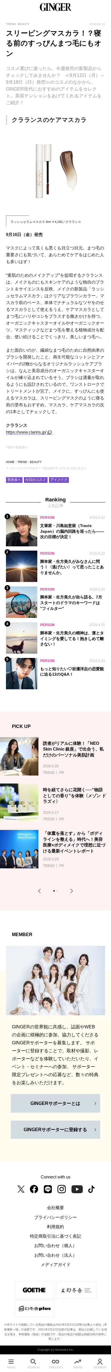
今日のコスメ (35, 480)
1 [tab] (55, 891)
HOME (10, 462)
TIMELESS (55, 1367)
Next (71, 891)
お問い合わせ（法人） (55, 1255)
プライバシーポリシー (55, 1217)
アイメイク (58, 480)
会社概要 (55, 1207)
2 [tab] (57, 891)
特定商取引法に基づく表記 (55, 1236)
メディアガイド (56, 1264)
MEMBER (100, 1367)
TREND (22, 462)
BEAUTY (36, 462)
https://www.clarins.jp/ (26, 432)
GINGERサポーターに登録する (55, 1129)
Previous (40, 891)
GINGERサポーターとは (55, 1103)
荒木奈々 (14, 480)
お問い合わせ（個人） (55, 1245)
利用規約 (55, 1227)
